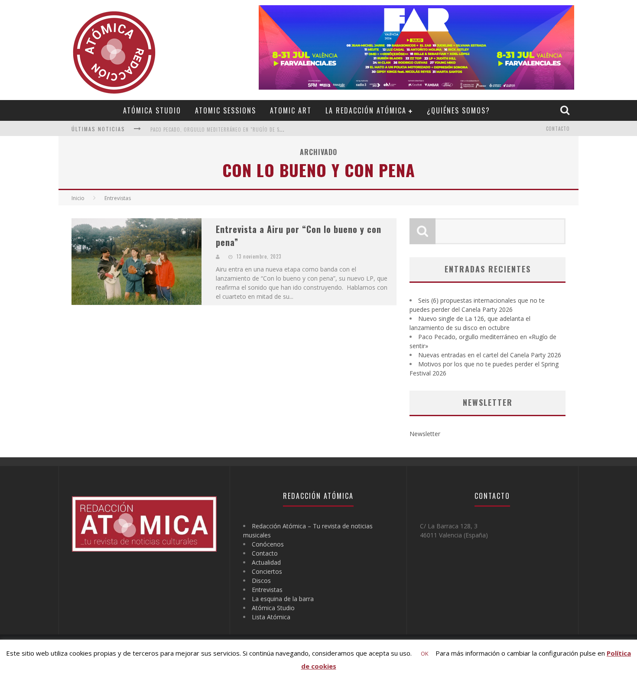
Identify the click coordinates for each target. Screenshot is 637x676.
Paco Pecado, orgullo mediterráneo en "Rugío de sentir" (222, 129)
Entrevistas (267, 589)
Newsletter (425, 434)
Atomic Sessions (225, 110)
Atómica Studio (152, 110)
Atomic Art (291, 110)
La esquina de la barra (283, 599)
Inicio (78, 198)
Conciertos (267, 571)
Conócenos (268, 544)
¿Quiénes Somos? (458, 110)
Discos (261, 580)
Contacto (558, 128)
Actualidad (266, 562)
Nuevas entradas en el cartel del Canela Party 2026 (489, 355)
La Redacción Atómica (365, 110)
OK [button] (425, 653)
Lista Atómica (271, 617)
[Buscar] (566, 110)
